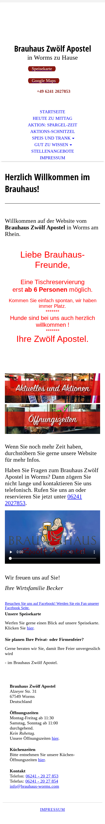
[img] (52, 26)
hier (30, 628)
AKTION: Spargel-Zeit (52, 124)
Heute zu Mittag (52, 118)
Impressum (52, 157)
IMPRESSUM (52, 809)
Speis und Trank (51, 138)
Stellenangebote (52, 151)
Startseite (52, 111)
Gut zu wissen (51, 144)
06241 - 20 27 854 (41, 781)
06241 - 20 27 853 (42, 776)
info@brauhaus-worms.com (34, 786)
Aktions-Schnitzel (52, 131)
